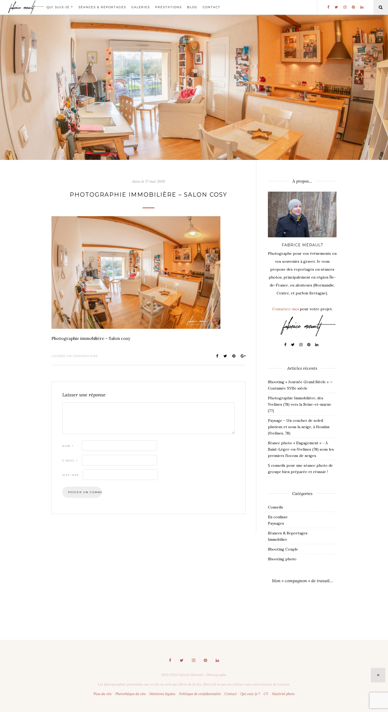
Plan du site (102, 694)
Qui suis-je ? (60, 7)
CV (266, 694)
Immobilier (277, 539)
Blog (192, 7)
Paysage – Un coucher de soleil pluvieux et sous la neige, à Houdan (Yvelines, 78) (298, 427)
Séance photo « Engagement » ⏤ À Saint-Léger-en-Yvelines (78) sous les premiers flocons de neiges (301, 449)
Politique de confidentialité (200, 694)
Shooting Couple (283, 549)
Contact (211, 7)
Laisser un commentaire (74, 356)
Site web (70, 475)
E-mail (70, 460)
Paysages (276, 523)
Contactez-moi (285, 309)
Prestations (168, 7)
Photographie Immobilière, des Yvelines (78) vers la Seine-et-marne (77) (299, 404)
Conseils (275, 507)
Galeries (140, 7)
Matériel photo (283, 694)
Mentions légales (162, 694)
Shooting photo (282, 559)
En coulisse (278, 517)
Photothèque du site (130, 694)
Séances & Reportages (102, 7)
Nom (68, 446)
